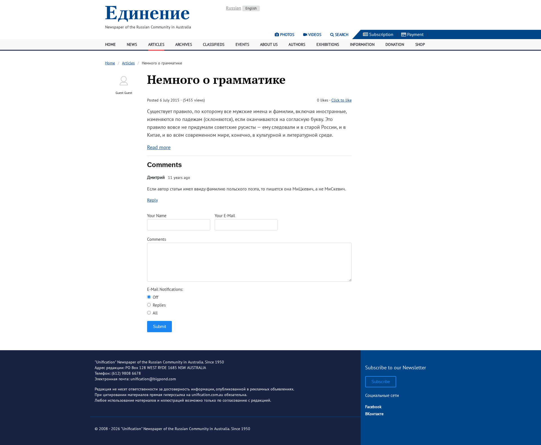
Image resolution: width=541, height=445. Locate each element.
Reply (152, 200)
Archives (183, 44)
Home (110, 44)
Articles (156, 44)
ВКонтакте (374, 413)
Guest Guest (124, 93)
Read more (158, 147)
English (251, 8)
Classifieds (213, 44)
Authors (297, 44)
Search (341, 34)
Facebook (373, 406)
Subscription (380, 34)
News (132, 44)
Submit (159, 326)
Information (362, 44)
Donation (394, 44)
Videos (314, 34)
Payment (415, 34)
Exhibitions (327, 44)
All (155, 313)
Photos (286, 34)
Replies (159, 305)
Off (155, 297)
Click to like (341, 100)
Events (242, 44)
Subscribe (380, 381)
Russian (233, 8)
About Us (269, 44)
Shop (420, 44)
